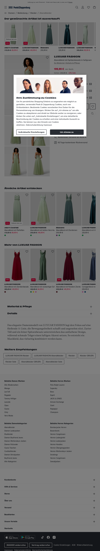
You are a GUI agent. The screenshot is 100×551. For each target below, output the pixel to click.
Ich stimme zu (67, 132)
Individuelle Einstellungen (31, 132)
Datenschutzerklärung (34, 125)
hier (35, 122)
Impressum (48, 125)
